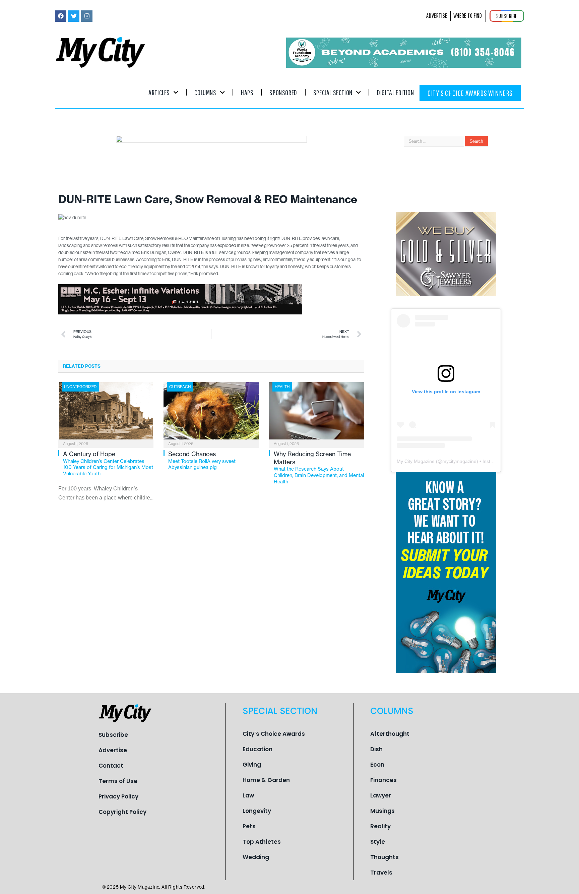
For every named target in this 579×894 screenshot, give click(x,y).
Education (257, 749)
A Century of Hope (108, 463)
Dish (376, 749)
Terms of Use (118, 781)
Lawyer (380, 795)
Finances (383, 780)
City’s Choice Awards (274, 734)
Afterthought (389, 734)
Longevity (257, 811)
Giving (252, 765)
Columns (205, 92)
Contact (111, 766)
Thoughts (384, 857)
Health (282, 386)
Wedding (256, 857)
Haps (247, 92)
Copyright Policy (122, 812)
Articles (159, 92)
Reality (380, 826)
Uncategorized (80, 386)
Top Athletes (262, 842)
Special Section (332, 92)
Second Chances (202, 460)
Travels (381, 873)
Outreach (180, 386)
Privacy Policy (118, 796)
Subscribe (113, 735)
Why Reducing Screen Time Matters (319, 467)
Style (377, 842)
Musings (382, 811)
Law (248, 795)
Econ (377, 765)
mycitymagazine (459, 461)
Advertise (113, 750)
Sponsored (283, 92)
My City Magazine (416, 461)
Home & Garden (266, 780)
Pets (249, 826)
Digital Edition (395, 92)
